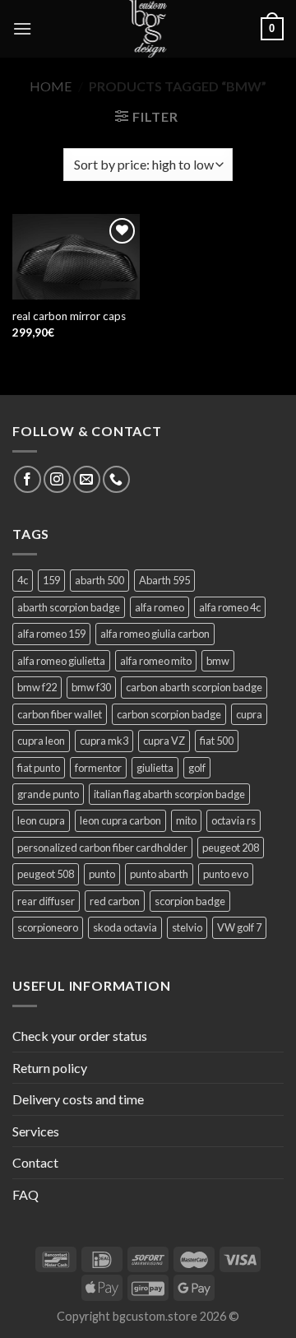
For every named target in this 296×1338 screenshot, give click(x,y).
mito (186, 820)
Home (51, 86)
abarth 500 (99, 580)
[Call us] (116, 479)
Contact (35, 1162)
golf (197, 767)
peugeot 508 (45, 873)
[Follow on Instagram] (57, 479)
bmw (217, 660)
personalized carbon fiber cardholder (102, 847)
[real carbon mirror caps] (76, 257)
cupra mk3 (104, 740)
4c (22, 580)
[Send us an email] (86, 479)
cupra (249, 714)
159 (51, 580)
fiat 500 (217, 740)
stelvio (187, 927)
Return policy (49, 1068)
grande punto (48, 794)
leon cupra (41, 820)
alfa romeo (159, 607)
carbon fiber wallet (59, 714)
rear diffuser (46, 901)
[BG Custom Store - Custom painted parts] (148, 29)
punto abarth (159, 873)
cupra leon (41, 740)
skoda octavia (125, 927)
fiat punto (38, 767)
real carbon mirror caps (69, 316)
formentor (98, 767)
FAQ (25, 1194)
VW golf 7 (239, 927)
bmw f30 (91, 687)
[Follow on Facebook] (27, 479)
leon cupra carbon (120, 820)
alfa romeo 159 (51, 633)
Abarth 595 (164, 580)
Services (35, 1131)
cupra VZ (164, 740)
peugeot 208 (230, 847)
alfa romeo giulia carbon (155, 633)
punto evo (225, 873)
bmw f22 (37, 687)
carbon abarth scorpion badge (194, 687)
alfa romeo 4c (230, 607)
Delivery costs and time (78, 1099)
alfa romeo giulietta (61, 660)
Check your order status (79, 1035)
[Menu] (22, 28)
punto (102, 873)
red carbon (115, 901)
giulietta (154, 767)
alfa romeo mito (156, 660)
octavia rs (233, 820)
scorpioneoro (47, 927)
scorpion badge (190, 901)
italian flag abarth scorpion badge (169, 794)
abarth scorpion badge (68, 607)
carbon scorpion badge (169, 714)
